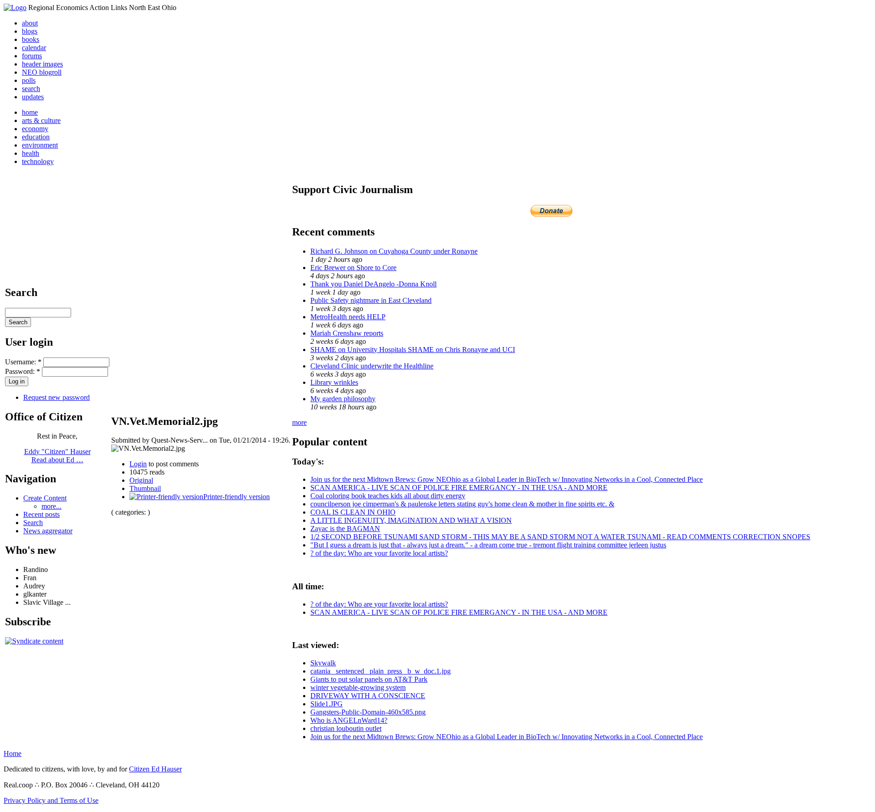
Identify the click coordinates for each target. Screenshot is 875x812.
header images (42, 64)
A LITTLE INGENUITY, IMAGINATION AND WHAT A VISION (411, 520)
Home (12, 753)
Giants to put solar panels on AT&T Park (368, 679)
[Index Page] (15, 7)
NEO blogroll (42, 72)
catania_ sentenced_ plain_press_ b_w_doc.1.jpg (380, 671)
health (30, 153)
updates (33, 97)
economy (35, 129)
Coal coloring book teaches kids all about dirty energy (387, 496)
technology (38, 161)
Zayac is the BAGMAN (345, 528)
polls (29, 80)
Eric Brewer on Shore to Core (353, 267)
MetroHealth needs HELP (348, 317)
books (30, 39)
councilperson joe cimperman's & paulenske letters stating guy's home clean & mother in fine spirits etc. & (462, 504)
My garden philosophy (343, 399)
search (31, 88)
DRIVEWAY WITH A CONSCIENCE (367, 696)
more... (51, 506)
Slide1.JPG (326, 704)
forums (32, 56)
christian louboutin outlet (345, 728)
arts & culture (41, 120)
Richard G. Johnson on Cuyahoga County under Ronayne (394, 251)
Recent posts (41, 514)
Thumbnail (145, 488)
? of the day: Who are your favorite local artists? (379, 553)
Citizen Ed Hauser (155, 769)
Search (33, 522)
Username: (23, 362)
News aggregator (47, 531)
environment (40, 145)
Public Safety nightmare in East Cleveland (371, 300)
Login (138, 464)
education (36, 137)
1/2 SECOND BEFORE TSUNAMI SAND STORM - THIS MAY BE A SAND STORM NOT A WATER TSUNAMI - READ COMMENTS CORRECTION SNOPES (560, 537)
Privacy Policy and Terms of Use (51, 800)
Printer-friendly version (236, 496)
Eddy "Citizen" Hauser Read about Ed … (57, 456)
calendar (34, 47)
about (30, 23)
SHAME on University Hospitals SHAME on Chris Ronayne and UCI (412, 349)
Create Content (45, 498)
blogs (29, 31)
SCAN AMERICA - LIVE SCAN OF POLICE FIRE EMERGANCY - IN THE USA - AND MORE (458, 487)
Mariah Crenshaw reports (346, 333)
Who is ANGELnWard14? (348, 720)
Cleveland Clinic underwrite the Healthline (371, 366)
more (299, 422)
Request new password (56, 397)
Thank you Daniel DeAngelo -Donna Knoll (373, 284)
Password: (22, 371)
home (30, 112)
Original (141, 480)
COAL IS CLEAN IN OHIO (353, 512)
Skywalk (323, 663)
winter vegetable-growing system (358, 687)
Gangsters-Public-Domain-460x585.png (368, 712)
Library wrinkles (334, 382)
